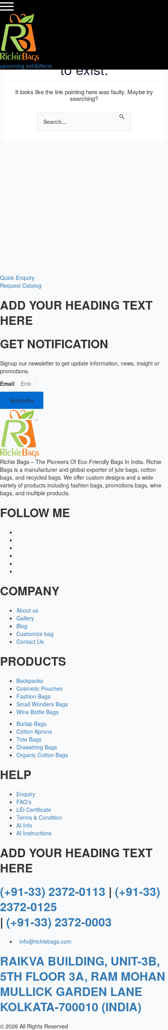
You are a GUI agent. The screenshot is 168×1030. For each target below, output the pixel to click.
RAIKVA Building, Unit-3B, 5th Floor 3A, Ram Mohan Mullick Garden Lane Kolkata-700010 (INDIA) (82, 983)
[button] (17, 277)
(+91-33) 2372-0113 (52, 891)
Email (7, 383)
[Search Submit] (122, 117)
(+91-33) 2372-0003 (59, 921)
